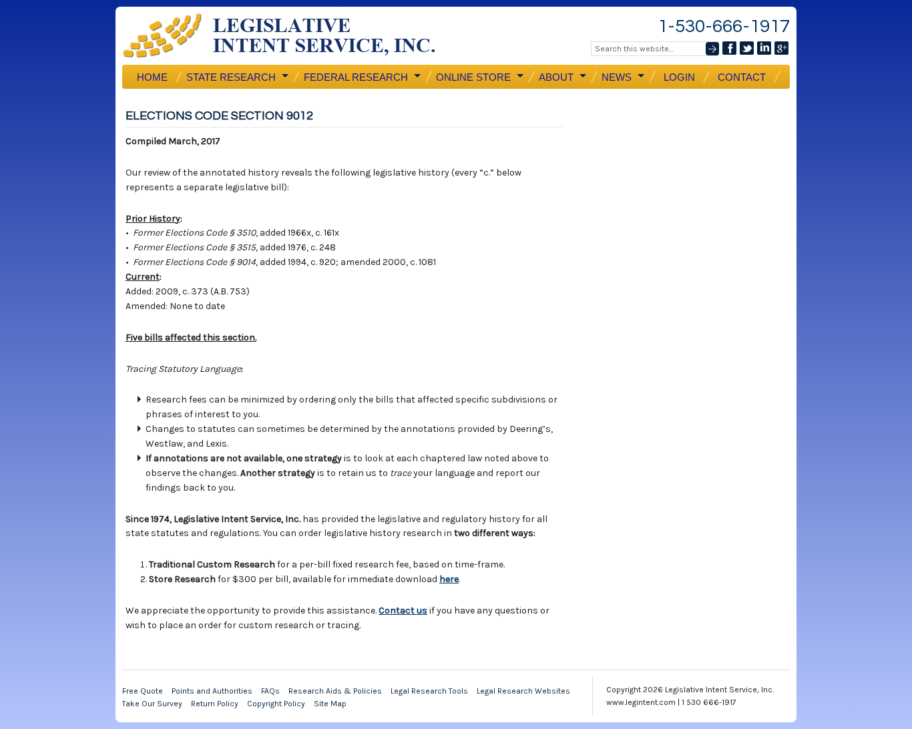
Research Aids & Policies (335, 691)
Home (152, 77)
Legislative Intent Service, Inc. (289, 36)
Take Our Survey (152, 703)
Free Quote (142, 691)
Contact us (403, 610)
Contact (742, 77)
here (449, 579)
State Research (230, 77)
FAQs (270, 691)
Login (679, 77)
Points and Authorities (212, 691)
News (615, 77)
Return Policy (214, 703)
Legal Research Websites (523, 691)
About (555, 77)
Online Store (472, 77)
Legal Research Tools (429, 691)
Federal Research (354, 77)
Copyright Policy (276, 703)
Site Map (330, 703)
